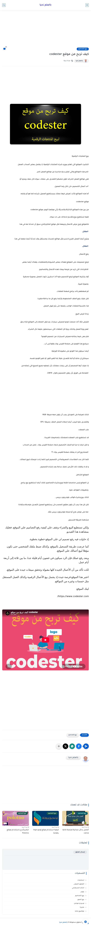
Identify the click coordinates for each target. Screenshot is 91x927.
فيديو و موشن (79, 903)
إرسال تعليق (80, 852)
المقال (85, 232)
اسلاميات (81, 880)
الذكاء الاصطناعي (78, 888)
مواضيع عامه (80, 911)
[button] (79, 746)
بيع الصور (81, 899)
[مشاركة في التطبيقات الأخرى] (59, 746)
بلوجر (83, 892)
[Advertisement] (45, 30)
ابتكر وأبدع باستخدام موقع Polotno (18, 831)
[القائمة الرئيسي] (87, 5)
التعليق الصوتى (79, 884)
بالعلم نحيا (45, 5)
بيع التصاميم (82, 49)
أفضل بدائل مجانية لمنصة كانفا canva (75, 831)
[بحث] (4, 5)
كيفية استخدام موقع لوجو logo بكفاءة (46, 831)
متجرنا (82, 907)
